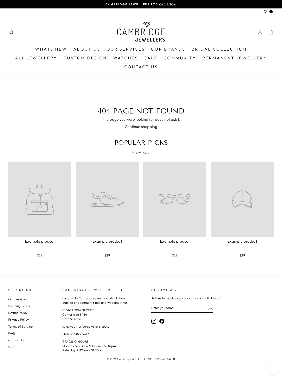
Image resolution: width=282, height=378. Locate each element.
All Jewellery (36, 57)
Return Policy (18, 313)
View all (141, 152)
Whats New (51, 49)
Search (13, 347)
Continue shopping (141, 126)
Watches (125, 57)
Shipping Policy (19, 306)
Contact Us (141, 66)
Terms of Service (20, 326)
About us (86, 49)
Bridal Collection (219, 49)
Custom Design (85, 57)
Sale (151, 57)
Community (180, 57)
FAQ (11, 333)
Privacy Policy (18, 319)
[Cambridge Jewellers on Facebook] (161, 321)
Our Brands (168, 49)
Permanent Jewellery (234, 57)
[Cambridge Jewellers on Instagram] (153, 321)
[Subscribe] (210, 308)
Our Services (126, 49)
